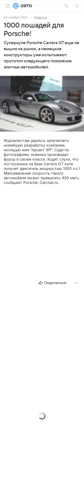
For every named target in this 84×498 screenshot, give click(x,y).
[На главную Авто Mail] (25, 5)
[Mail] (16, 5)
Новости (40, 17)
